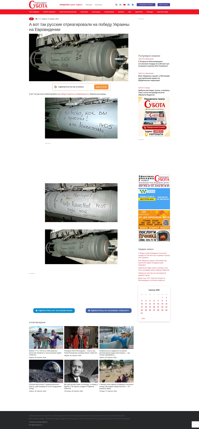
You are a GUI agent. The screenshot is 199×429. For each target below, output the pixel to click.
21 (158, 307)
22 (162, 307)
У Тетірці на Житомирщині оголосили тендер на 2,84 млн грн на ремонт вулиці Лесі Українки (153, 63)
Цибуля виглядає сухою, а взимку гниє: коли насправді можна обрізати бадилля (154, 92)
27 (154, 310)
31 (142, 313)
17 (142, 307)
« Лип (143, 318)
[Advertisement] (81, 160)
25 (146, 310)
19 (150, 307)
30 (166, 310)
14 (158, 304)
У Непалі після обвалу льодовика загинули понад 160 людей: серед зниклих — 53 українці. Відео (116, 386)
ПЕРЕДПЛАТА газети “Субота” (71, 5)
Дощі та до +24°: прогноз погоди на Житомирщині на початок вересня (151, 279)
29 (162, 310)
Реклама (89, 5)
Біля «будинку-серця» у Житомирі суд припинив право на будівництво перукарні (154, 78)
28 (158, 310)
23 (166, 307)
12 (150, 304)
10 (142, 304)
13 (154, 304)
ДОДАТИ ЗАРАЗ (101, 87)
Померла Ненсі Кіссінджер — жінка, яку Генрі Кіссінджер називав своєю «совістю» (80, 352)
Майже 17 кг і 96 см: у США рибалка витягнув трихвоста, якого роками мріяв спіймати (45, 353)
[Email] (120, 5)
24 (142, 310)
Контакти (98, 5)
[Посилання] (38, 5)
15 (162, 304)
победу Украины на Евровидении (74, 94)
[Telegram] (133, 5)
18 (146, 307)
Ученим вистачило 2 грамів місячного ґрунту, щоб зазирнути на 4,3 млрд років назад (45, 386)
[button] (116, 4)
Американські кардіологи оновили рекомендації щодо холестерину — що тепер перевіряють (114, 353)
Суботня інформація (145, 59)
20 (154, 307)
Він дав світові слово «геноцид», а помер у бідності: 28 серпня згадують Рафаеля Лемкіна (81, 386)
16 (166, 304)
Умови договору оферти (38, 422)
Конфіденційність (35, 425)
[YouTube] (124, 5)
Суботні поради (144, 88)
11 (146, 304)
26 (150, 310)
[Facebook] (128, 5)
